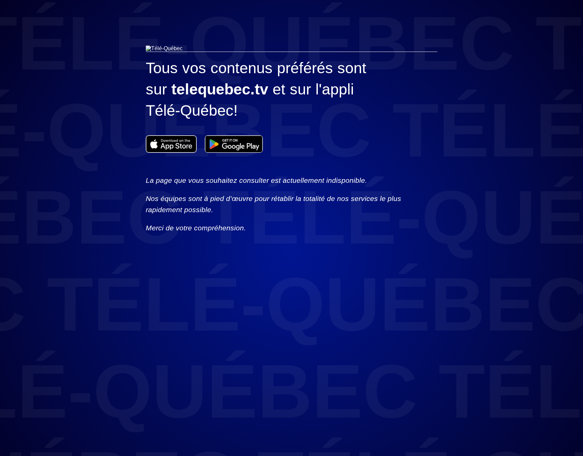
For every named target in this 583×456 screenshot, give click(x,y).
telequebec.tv (219, 89)
